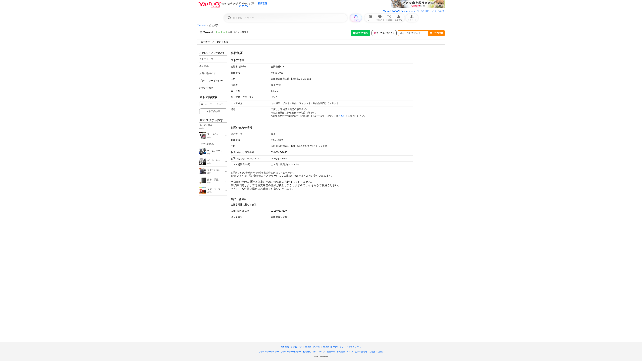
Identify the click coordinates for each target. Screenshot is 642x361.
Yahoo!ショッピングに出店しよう (418, 11)
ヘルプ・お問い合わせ (357, 351)
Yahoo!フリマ (354, 346)
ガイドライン (319, 351)
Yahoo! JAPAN (391, 11)
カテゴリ (205, 42)
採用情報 (341, 351)
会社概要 (244, 32)
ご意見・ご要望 (376, 351)
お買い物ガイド (207, 73)
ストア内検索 (436, 33)
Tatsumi (201, 25)
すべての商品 (207, 144)
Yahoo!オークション (333, 346)
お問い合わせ (206, 87)
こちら (341, 115)
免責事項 (331, 351)
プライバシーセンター (291, 351)
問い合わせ (222, 42)
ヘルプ (441, 11)
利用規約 (307, 351)
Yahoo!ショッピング (291, 346)
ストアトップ (206, 59)
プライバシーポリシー (211, 80)
